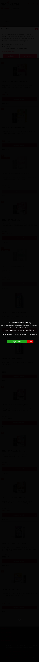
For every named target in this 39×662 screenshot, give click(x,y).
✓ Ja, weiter (17, 342)
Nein (30, 342)
